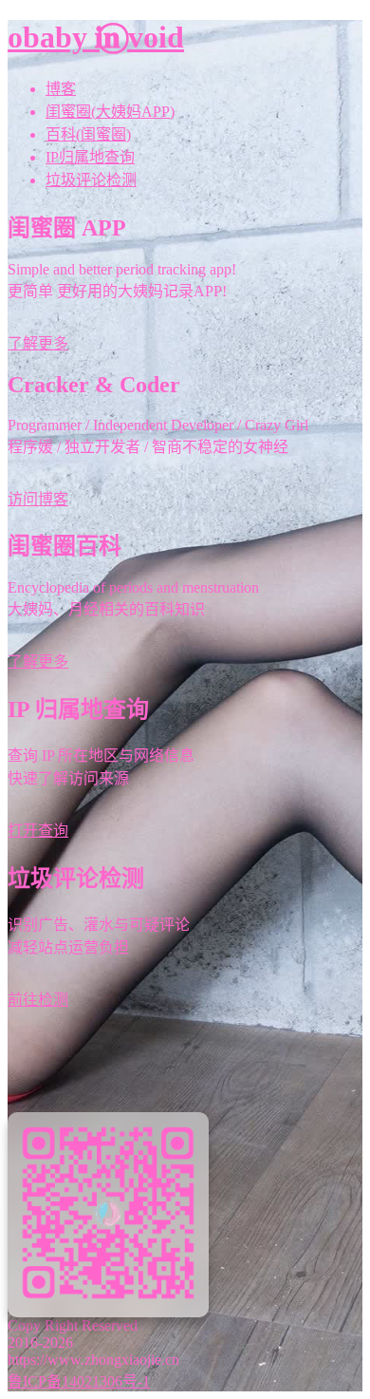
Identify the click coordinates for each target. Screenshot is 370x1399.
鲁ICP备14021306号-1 (79, 1381)
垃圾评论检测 (91, 180)
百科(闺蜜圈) (88, 134)
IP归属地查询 (90, 157)
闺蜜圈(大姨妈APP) (110, 112)
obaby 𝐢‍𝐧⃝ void (96, 37)
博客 (61, 89)
